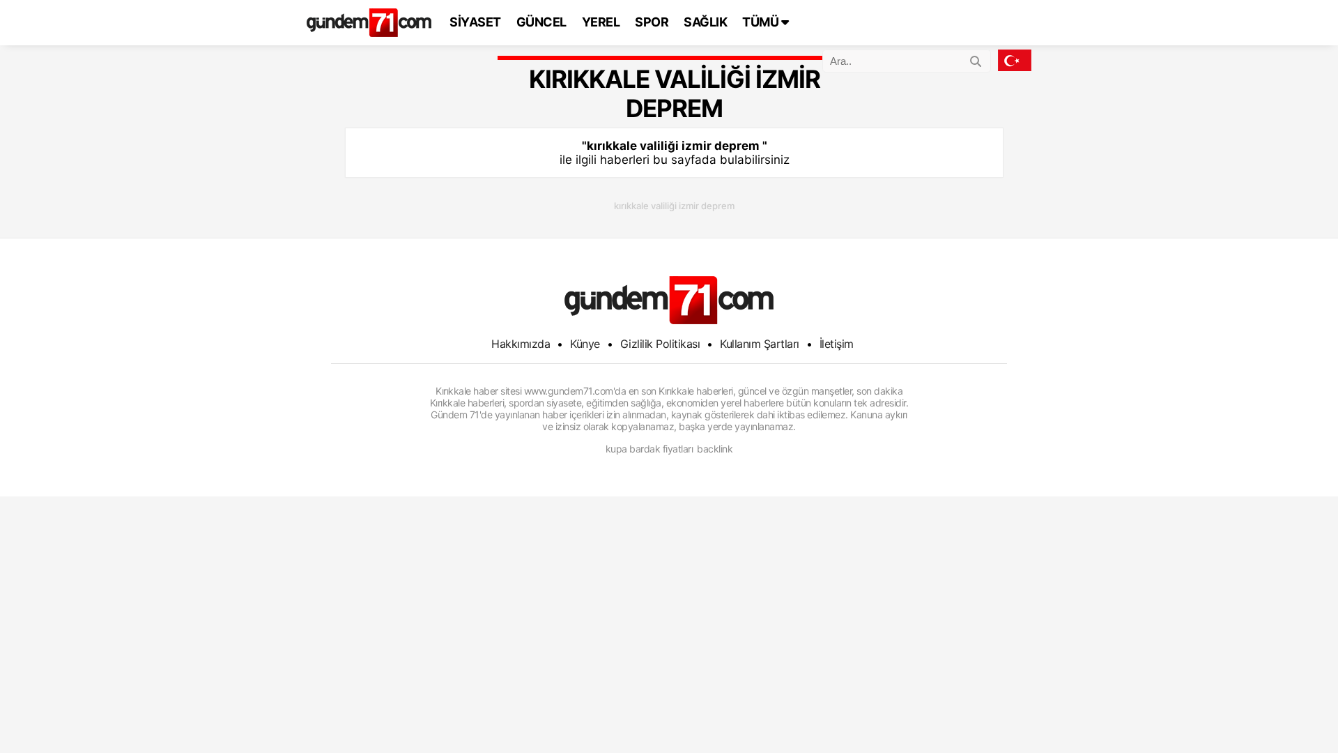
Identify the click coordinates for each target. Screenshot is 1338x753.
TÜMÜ (761, 22)
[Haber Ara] (976, 59)
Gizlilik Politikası (660, 344)
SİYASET (475, 22)
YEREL (601, 22)
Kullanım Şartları (759, 344)
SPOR (651, 22)
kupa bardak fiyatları (649, 449)
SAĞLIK (705, 22)
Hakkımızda (520, 344)
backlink (714, 449)
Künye (585, 344)
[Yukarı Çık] (1299, 714)
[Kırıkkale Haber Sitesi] (669, 300)
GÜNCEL (541, 22)
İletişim (837, 344)
